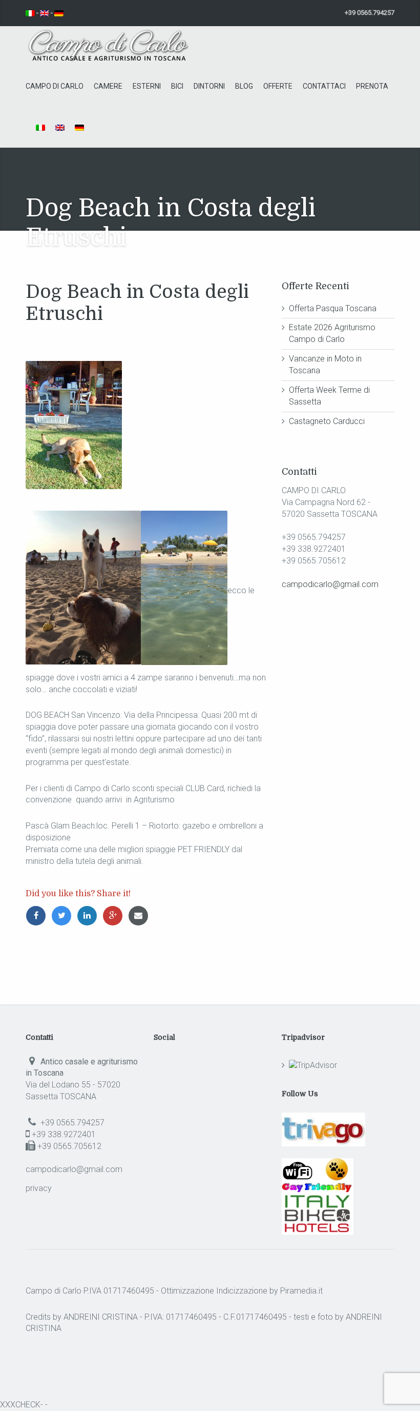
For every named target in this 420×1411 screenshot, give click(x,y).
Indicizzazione (241, 1291)
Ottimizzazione (187, 1291)
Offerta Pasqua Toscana (332, 308)
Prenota (372, 86)
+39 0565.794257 (71, 1122)
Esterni (147, 86)
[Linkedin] (89, 915)
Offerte (277, 86)
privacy (39, 1188)
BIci (177, 86)
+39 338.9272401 (63, 1134)
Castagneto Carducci (327, 421)
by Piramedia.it (296, 1291)
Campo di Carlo (54, 86)
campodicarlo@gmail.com (330, 584)
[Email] (140, 915)
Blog (244, 86)
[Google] (115, 915)
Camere (108, 86)
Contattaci (324, 86)
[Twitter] (64, 915)
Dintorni (209, 86)
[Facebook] (38, 915)
